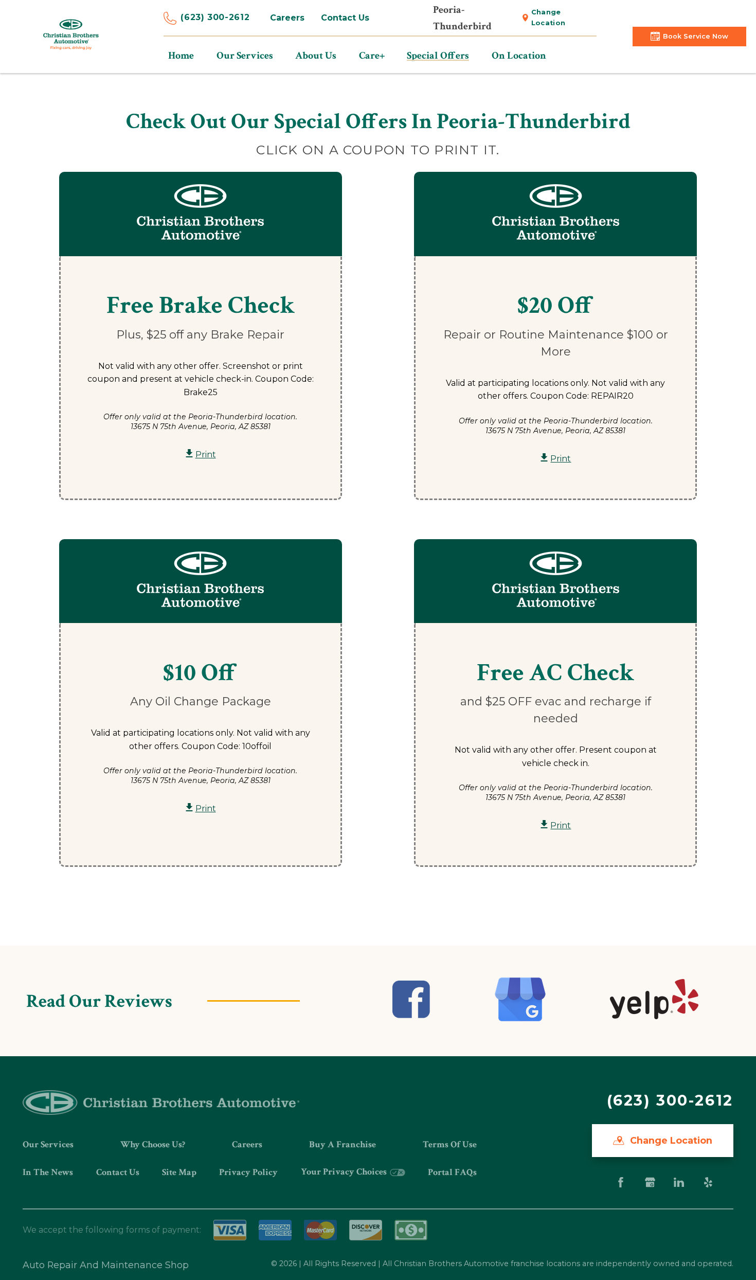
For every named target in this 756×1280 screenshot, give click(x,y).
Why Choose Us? (152, 1144)
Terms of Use (450, 1144)
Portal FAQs (452, 1172)
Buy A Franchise (342, 1144)
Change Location (548, 17)
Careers (287, 18)
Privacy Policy (248, 1172)
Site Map (179, 1172)
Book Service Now (695, 36)
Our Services (48, 1144)
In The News (48, 1172)
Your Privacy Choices (345, 1172)
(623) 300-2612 (215, 17)
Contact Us (345, 18)
